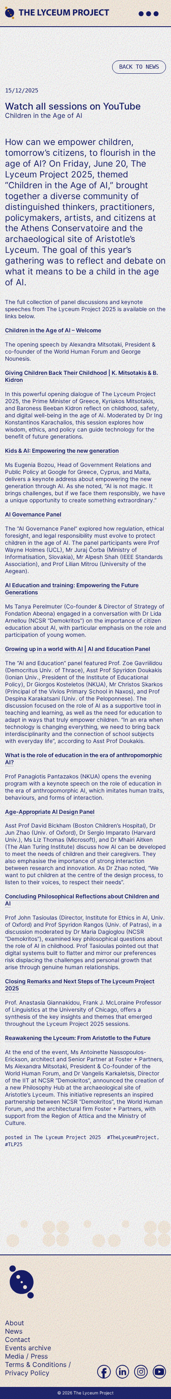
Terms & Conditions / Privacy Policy (38, 1368)
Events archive (28, 1348)
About (14, 1323)
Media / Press (26, 1356)
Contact (17, 1339)
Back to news (139, 66)
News (13, 1331)
